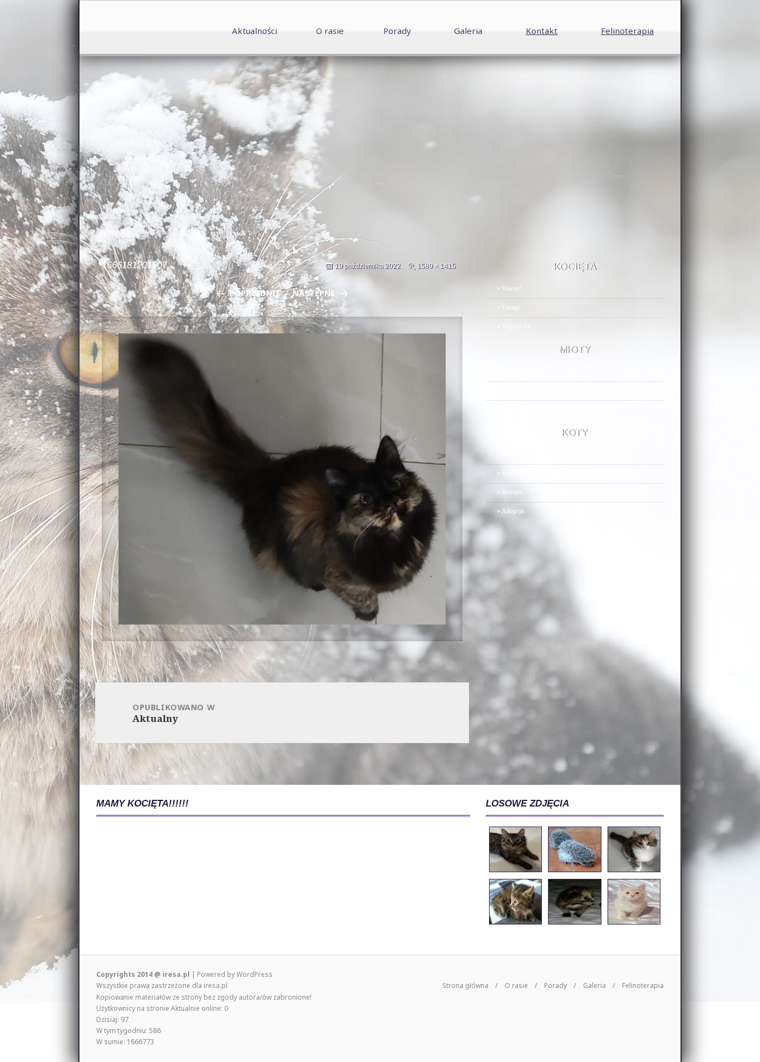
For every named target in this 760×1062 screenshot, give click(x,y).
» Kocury (509, 473)
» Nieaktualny (515, 390)
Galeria (468, 30)
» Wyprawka (513, 326)
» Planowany (514, 409)
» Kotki (507, 454)
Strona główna (465, 985)
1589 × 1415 (436, 266)
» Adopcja (510, 511)
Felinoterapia (627, 30)
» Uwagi (508, 307)
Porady (397, 30)
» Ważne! (509, 288)
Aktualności (254, 30)
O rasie (330, 30)
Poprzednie (254, 293)
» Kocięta (509, 492)
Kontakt (541, 30)
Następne (314, 293)
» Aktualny (511, 371)
